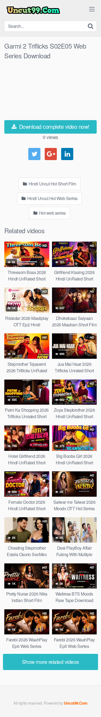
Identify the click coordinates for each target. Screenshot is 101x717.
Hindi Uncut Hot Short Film (51, 184)
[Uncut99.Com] (33, 10)
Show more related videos (50, 661)
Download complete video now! (53, 126)
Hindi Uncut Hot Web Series (52, 198)
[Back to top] (91, 705)
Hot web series (52, 213)
